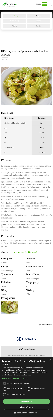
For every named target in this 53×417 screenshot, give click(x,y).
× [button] (50, 360)
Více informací (26, 375)
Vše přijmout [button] (26, 401)
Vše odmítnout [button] (26, 407)
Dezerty (38, 21)
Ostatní (38, 26)
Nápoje (14, 26)
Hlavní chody (14, 21)
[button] (26, 378)
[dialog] (26, 387)
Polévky (38, 16)
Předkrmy (14, 16)
